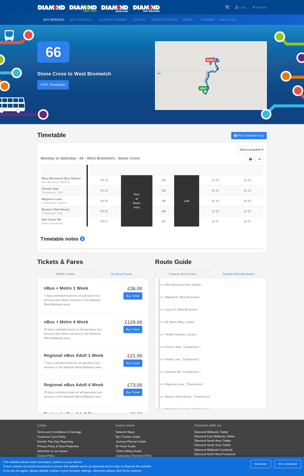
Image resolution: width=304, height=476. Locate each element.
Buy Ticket (133, 295)
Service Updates (164, 19)
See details (260, 464)
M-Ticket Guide (126, 446)
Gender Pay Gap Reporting (55, 441)
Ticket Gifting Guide (128, 451)
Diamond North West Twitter (212, 440)
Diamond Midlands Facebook (213, 449)
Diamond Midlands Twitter (211, 432)
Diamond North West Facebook (215, 454)
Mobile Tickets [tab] (65, 274)
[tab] (182, 274)
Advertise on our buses (52, 451)
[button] (82, 239)
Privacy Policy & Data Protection (58, 446)
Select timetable (250, 149)
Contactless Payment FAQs (134, 455)
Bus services (53, 19)
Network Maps (125, 432)
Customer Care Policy (51, 436)
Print (250, 135)
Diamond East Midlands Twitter (214, 436)
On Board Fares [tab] (121, 274)
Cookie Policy (46, 455)
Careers (207, 19)
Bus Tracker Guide (128, 436)
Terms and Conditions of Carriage (59, 432)
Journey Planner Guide (131, 441)
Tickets (139, 19)
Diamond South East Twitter (212, 445)
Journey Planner (113, 19)
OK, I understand (287, 464)
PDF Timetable (53, 85)
